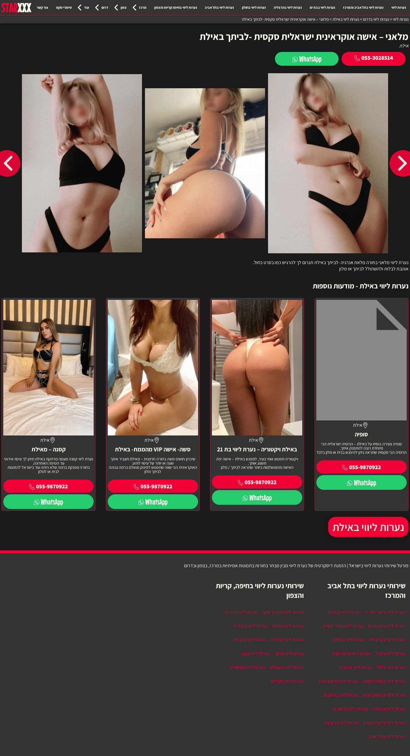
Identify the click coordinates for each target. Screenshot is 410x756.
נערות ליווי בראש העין (338, 681)
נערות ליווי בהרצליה (288, 7)
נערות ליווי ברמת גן (350, 709)
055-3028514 (377, 57)
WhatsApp (310, 58)
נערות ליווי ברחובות (341, 695)
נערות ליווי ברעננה (342, 722)
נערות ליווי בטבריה (250, 626)
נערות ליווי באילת (368, 527)
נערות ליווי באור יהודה (385, 612)
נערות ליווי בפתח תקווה (384, 681)
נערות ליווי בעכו (255, 653)
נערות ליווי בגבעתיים (386, 626)
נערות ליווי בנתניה (355, 667)
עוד (86, 7)
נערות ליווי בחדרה (241, 612)
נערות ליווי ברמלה (388, 709)
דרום (104, 7)
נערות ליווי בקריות (287, 681)
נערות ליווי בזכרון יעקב (283, 612)
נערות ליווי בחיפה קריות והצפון (175, 7)
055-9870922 (365, 467)
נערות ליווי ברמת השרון (384, 722)
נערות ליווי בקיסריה (247, 667)
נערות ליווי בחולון (254, 7)
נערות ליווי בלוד (391, 667)
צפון (124, 7)
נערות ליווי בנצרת (250, 640)
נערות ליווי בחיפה (288, 626)
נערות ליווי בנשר (289, 653)
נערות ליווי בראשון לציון (384, 695)
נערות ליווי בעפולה (287, 667)
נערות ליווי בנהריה (287, 640)
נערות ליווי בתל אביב (219, 7)
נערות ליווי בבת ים (322, 7)
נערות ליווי (398, 7)
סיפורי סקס (64, 7)
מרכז (142, 7)
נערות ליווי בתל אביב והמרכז (363, 7)
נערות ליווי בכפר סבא (351, 653)
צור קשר (42, 7)
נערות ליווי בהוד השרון (343, 626)
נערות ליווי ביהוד (390, 653)
